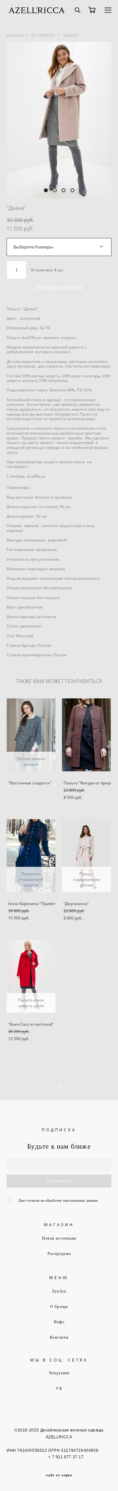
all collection (43, 35)
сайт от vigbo (59, 1475)
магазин (15, 35)
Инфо (59, 1321)
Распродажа (59, 1253)
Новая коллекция (59, 1238)
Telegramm (59, 1372)
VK (59, 1388)
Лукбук (59, 1291)
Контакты (59, 1337)
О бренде (59, 1306)
